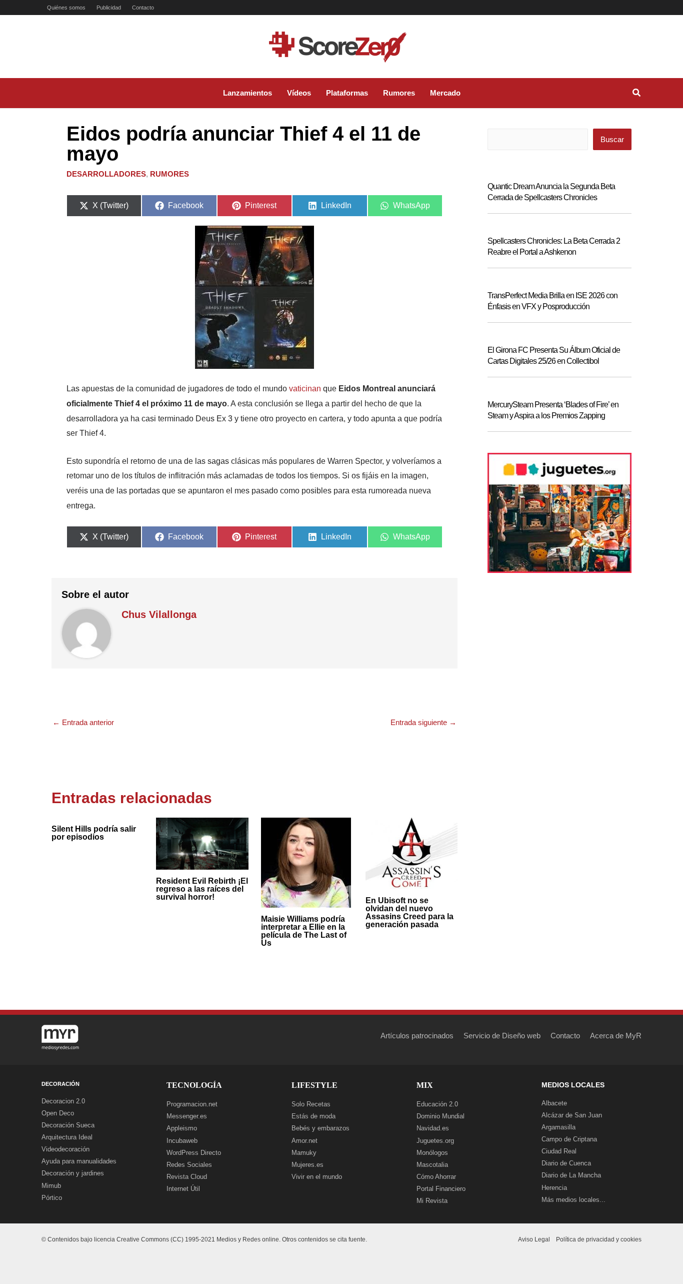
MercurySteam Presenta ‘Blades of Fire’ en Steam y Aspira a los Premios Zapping (553, 410)
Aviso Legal (534, 1239)
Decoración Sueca (68, 1125)
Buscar (612, 139)
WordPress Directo (193, 1152)
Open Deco (58, 1113)
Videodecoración (66, 1149)
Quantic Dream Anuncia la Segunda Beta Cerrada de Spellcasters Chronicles (551, 192)
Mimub (51, 1185)
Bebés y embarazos (321, 1128)
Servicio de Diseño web (502, 1035)
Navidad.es (432, 1128)
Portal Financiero (441, 1188)
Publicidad (108, 8)
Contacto (143, 8)
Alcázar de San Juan (572, 1115)
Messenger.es (186, 1116)
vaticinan (305, 388)
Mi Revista (432, 1200)
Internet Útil (183, 1188)
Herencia (554, 1187)
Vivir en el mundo (317, 1176)
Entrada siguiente (423, 722)
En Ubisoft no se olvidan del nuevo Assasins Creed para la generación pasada (410, 912)
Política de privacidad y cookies (599, 1239)
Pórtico (52, 1197)
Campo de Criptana (569, 1139)
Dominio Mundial (440, 1116)
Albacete (554, 1103)
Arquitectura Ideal (67, 1137)
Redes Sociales (189, 1164)
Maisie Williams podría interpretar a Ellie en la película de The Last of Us (303, 931)
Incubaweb (182, 1140)
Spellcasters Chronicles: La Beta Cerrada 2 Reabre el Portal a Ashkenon (554, 246)
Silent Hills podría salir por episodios (94, 833)
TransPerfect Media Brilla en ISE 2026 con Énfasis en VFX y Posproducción (553, 301)
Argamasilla (559, 1127)
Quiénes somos (66, 8)
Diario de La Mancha (571, 1175)
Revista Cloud (186, 1176)
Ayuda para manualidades (79, 1161)
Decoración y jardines (73, 1173)
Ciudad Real (559, 1151)
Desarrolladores (106, 174)
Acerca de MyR (616, 1035)
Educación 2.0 (437, 1104)
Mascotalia (432, 1164)
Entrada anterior (83, 722)
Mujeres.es (308, 1164)
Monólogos (432, 1152)
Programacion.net (192, 1104)
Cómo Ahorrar (436, 1176)
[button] (637, 94)
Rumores (169, 174)
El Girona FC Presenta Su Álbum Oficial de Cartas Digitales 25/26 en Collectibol (554, 355)
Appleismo (181, 1128)
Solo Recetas (311, 1104)
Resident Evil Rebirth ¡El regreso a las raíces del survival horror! (202, 889)
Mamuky (304, 1152)
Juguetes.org (435, 1140)
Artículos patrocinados (417, 1035)
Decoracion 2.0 (63, 1101)
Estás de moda (314, 1116)
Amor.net (305, 1140)
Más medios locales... (574, 1199)
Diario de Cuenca (566, 1163)
